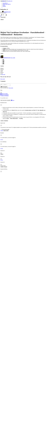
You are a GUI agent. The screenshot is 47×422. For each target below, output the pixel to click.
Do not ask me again (5, 129)
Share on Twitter (4, 93)
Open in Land (6, 130)
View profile (13, 57)
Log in (4, 5)
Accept (5, 166)
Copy (13, 100)
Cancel (2, 120)
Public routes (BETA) (7, 4)
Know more (2, 78)
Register (4, 6)
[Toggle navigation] (3, 1)
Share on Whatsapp (5, 95)
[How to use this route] (0, 16)
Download (6, 120)
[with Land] (2, 74)
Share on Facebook (5, 94)
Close (2, 154)
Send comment (4, 86)
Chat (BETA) (5, 3)
